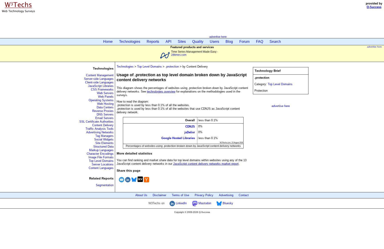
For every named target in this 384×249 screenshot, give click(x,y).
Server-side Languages (99, 78)
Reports (153, 41)
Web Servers (105, 93)
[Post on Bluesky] (134, 183)
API (168, 41)
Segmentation (105, 185)
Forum (244, 41)
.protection (172, 66)
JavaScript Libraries (101, 86)
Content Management (100, 75)
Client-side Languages (99, 82)
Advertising (226, 195)
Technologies (129, 41)
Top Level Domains (101, 161)
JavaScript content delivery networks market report (206, 163)
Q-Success (374, 7)
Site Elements (104, 143)
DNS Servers (105, 114)
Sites (182, 41)
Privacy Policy (204, 195)
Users (214, 41)
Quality (197, 41)
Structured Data (103, 146)
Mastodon (204, 203)
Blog (229, 41)
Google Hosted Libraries (178, 138)
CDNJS (190, 126)
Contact (244, 195)
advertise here (218, 36)
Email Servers (104, 118)
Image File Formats (101, 157)
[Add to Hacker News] (146, 183)
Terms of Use (180, 195)
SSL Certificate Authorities (96, 121)
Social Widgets (104, 139)
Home (108, 41)
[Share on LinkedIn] (128, 183)
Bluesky (227, 203)
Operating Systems (101, 100)
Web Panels (106, 96)
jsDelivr (189, 132)
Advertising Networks (100, 132)
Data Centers (105, 107)
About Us (141, 195)
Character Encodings (100, 153)
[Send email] (121, 183)
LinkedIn (181, 203)
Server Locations (103, 164)
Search (275, 41)
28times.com (178, 54)
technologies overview (161, 91)
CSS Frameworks (102, 89)
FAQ (259, 41)
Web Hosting (105, 103)
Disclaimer (159, 195)
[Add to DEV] (140, 183)
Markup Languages (101, 150)
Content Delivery (103, 125)
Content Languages (101, 168)
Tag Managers (104, 136)
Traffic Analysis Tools (100, 128)
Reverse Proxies (103, 111)
